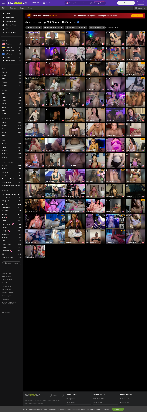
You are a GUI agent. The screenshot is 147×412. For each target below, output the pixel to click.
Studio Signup (6, 296)
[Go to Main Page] (17, 3)
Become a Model (7, 292)
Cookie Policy (95, 409)
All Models (5, 299)
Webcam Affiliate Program (101, 406)
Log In (141, 3)
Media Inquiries (7, 283)
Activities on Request (76, 27)
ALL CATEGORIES (13, 263)
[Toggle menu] (3, 3)
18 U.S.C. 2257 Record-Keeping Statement (9, 303)
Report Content (7, 280)
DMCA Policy (71, 406)
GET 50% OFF (137, 15)
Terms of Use (6, 289)
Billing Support (6, 276)
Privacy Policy (6, 286)
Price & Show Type (53, 27)
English (55, 395)
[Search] (91, 2)
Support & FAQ (6, 273)
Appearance (34, 27)
